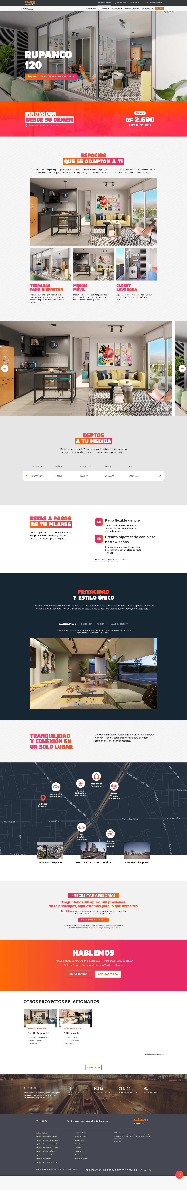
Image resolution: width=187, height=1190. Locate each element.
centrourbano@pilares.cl (86, 960)
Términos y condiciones (82, 1155)
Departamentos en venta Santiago (46, 1155)
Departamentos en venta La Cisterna (47, 1147)
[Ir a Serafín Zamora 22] (40, 1018)
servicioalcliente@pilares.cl (95, 1121)
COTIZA (159, 8)
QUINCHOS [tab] (87, 624)
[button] (184, 368)
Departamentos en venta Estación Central (48, 1140)
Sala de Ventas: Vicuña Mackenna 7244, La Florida (93, 965)
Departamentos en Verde (43, 1159)
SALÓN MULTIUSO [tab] (68, 624)
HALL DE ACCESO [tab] (119, 624)
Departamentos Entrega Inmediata (46, 1162)
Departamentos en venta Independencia (48, 1144)
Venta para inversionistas (153, 3)
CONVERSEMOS (78, 974)
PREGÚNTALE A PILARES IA (93, 920)
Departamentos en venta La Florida (46, 1136)
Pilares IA (136, 8)
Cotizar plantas (104, 8)
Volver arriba (94, 1067)
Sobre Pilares (79, 1144)
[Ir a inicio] (30, 2)
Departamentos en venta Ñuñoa (45, 1151)
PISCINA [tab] (101, 624)
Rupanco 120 (28, 8)
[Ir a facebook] (141, 1170)
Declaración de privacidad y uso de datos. (105, 928)
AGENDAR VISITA (108, 974)
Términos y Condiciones (106, 925)
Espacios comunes (117, 8)
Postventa (78, 1151)
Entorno (128, 8)
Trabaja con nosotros (81, 1159)
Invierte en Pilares (80, 1133)
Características (91, 8)
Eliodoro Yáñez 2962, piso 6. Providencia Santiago (64, 1169)
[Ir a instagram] (149, 1170)
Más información (147, 8)
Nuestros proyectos (104, 3)
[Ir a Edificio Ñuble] (75, 1018)
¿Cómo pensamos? (120, 3)
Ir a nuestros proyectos (153, 1054)
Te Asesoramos (135, 3)
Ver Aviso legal (117, 1141)
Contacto (78, 1147)
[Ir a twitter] (145, 1170)
